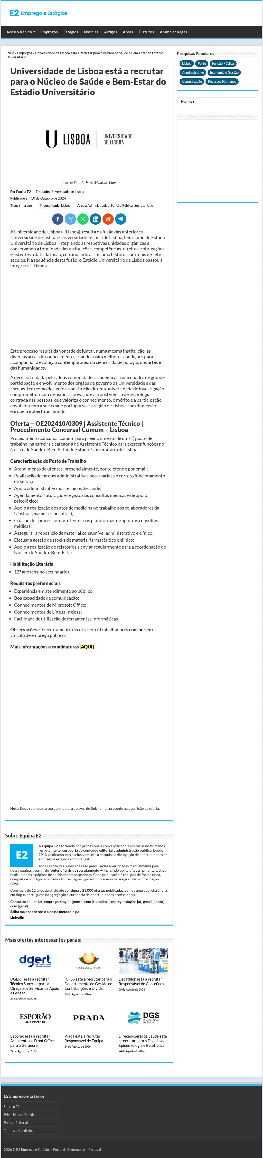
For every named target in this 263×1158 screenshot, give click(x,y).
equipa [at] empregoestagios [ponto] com (59, 901)
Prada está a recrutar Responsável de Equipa (83, 1038)
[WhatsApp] (83, 219)
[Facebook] (57, 219)
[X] (70, 219)
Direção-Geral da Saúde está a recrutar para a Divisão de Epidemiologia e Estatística (143, 1041)
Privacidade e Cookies (20, 1115)
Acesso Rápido (19, 32)
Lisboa (66, 205)
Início (10, 53)
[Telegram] (120, 219)
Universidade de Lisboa (100, 183)
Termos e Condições (18, 1130)
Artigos (110, 32)
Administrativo (98, 205)
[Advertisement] (89, 308)
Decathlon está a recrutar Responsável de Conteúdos (141, 981)
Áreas (128, 32)
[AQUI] (87, 646)
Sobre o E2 (12, 1107)
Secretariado (143, 205)
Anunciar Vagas (173, 32)
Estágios (70, 32)
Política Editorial (16, 1123)
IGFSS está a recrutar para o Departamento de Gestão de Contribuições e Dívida (88, 984)
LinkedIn (17, 917)
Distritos (146, 32)
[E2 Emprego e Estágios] (38, 13)
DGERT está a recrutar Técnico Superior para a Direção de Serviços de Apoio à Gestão (34, 986)
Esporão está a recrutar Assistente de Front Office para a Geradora (32, 1041)
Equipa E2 (23, 192)
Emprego (25, 205)
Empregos (49, 32)
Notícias (91, 32)
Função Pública (122, 205)
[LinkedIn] (95, 219)
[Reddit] (108, 219)
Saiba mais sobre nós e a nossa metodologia (44, 911)
